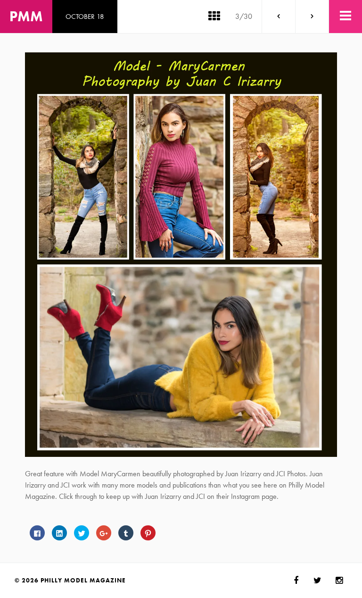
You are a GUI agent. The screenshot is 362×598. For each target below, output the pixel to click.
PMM (26, 16)
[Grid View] (214, 16)
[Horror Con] (312, 16)
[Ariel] (278, 16)
